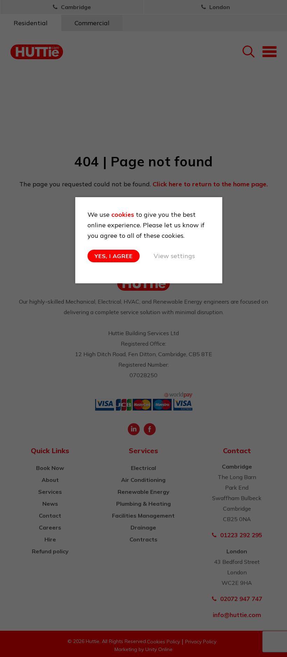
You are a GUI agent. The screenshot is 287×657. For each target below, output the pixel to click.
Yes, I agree (113, 256)
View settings (174, 256)
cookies (122, 214)
